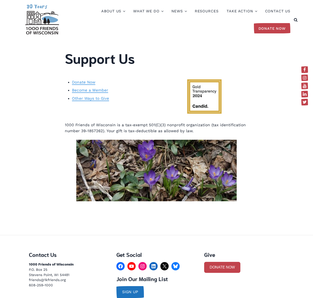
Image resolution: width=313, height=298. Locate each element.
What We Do (146, 11)
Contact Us (278, 11)
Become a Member (90, 90)
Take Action (240, 11)
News (177, 11)
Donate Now (272, 28)
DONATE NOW (222, 267)
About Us (111, 11)
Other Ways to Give (90, 98)
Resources (207, 11)
